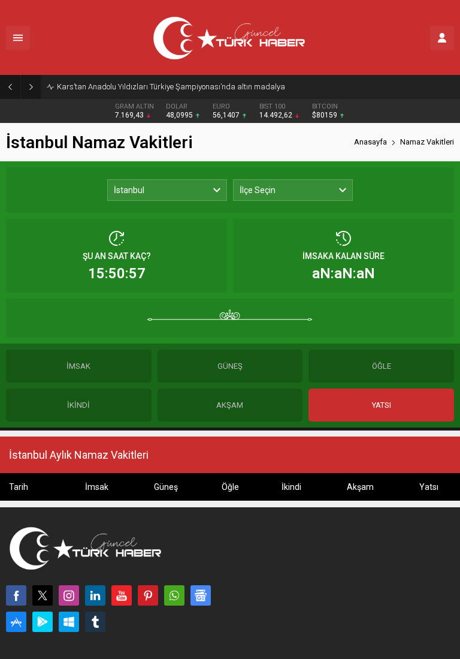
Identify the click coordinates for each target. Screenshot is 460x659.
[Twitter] (42, 595)
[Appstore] (16, 622)
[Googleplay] (42, 622)
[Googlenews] (200, 595)
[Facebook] (16, 595)
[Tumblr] (95, 622)
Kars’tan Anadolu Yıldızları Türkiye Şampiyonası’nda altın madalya (171, 86)
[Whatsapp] (174, 595)
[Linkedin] (95, 595)
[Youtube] (121, 595)
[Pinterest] (148, 595)
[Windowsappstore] (69, 622)
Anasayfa (370, 141)
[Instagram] (69, 595)
